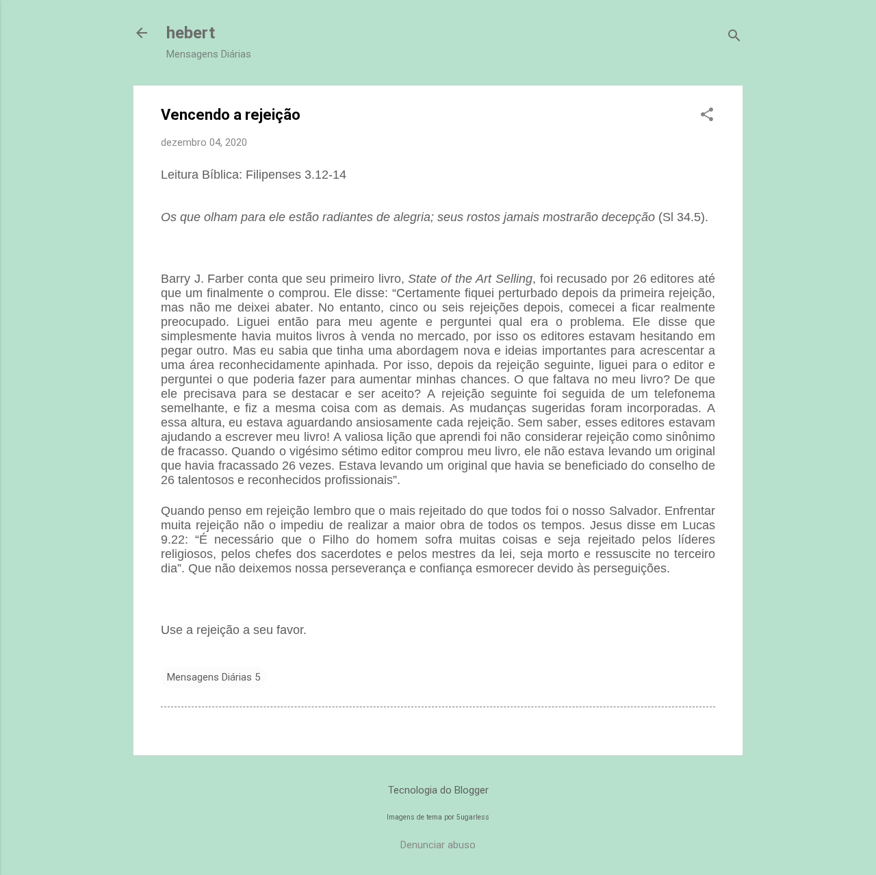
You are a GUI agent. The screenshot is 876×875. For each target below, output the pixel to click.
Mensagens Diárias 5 (213, 677)
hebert (190, 32)
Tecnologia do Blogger (438, 790)
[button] (707, 115)
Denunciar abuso (438, 845)
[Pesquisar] (734, 37)
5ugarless (472, 817)
